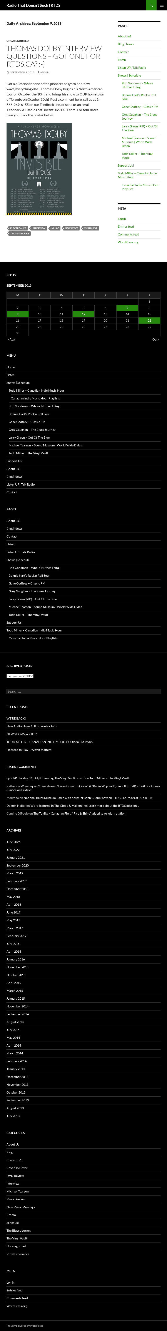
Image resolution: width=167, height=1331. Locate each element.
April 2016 (14, 951)
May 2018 (13, 896)
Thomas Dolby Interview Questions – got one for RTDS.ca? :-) (54, 56)
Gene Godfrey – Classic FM (140, 107)
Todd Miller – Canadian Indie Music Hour (36, 390)
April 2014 (14, 1045)
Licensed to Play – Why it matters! (29, 750)
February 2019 (17, 881)
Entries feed (126, 226)
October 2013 (16, 1092)
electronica (18, 228)
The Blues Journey (19, 1230)
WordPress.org (128, 242)
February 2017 (17, 936)
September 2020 (18, 865)
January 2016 (16, 959)
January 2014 (16, 1069)
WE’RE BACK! (16, 718)
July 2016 (13, 943)
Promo (11, 1215)
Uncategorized (18, 40)
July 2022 (13, 850)
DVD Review (15, 1175)
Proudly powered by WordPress (25, 1325)
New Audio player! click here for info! (32, 726)
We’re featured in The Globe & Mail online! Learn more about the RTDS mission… (84, 805)
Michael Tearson (18, 1191)
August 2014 (15, 1022)
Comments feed (128, 234)
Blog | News (126, 44)
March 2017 (15, 928)
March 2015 (15, 990)
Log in (122, 218)
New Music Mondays (21, 1207)
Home (11, 367)
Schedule (13, 1222)
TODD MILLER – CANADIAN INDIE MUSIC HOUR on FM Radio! (50, 742)
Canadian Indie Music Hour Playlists (35, 398)
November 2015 (17, 967)
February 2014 (17, 1061)
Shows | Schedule (129, 75)
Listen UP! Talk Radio (132, 67)
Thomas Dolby (19, 233)
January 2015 (16, 998)
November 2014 (17, 1006)
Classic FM (14, 1160)
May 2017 (13, 920)
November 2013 (17, 1084)
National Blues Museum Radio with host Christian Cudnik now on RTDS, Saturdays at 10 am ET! (88, 798)
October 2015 (16, 975)
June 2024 (13, 842)
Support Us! (126, 165)
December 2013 (17, 1077)
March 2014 (15, 1053)
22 (149, 320)
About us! (124, 36)
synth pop (90, 228)
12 (83, 314)
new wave (71, 228)
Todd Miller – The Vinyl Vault (28, 453)
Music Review (16, 1199)
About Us (13, 1144)
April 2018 (14, 904)
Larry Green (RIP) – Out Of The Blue (33, 599)
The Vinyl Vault (17, 1238)
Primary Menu (162, 5)
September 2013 (18, 1100)
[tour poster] (39, 169)
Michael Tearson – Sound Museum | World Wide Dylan (138, 142)
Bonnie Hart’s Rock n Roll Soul (29, 414)
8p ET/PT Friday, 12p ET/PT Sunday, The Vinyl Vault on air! (46, 778)
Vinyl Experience (18, 1254)
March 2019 (15, 873)
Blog (10, 1152)
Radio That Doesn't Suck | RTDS (33, 5)
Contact (123, 52)
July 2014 (13, 1030)
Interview (38, 228)
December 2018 (17, 889)
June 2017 (13, 912)
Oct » (155, 339)
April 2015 (14, 983)
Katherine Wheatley (20, 786)
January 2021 (16, 857)
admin (44, 72)
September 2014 (18, 1014)
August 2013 (15, 1108)
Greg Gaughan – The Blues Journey (32, 429)
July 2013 (13, 1116)
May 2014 (13, 1037)
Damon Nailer (16, 805)
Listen (122, 60)
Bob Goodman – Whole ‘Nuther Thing (137, 85)
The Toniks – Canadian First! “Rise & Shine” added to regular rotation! (80, 813)
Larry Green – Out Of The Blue (29, 437)
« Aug (11, 339)
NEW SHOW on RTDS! (22, 734)
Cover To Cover (17, 1168)
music (55, 228)
